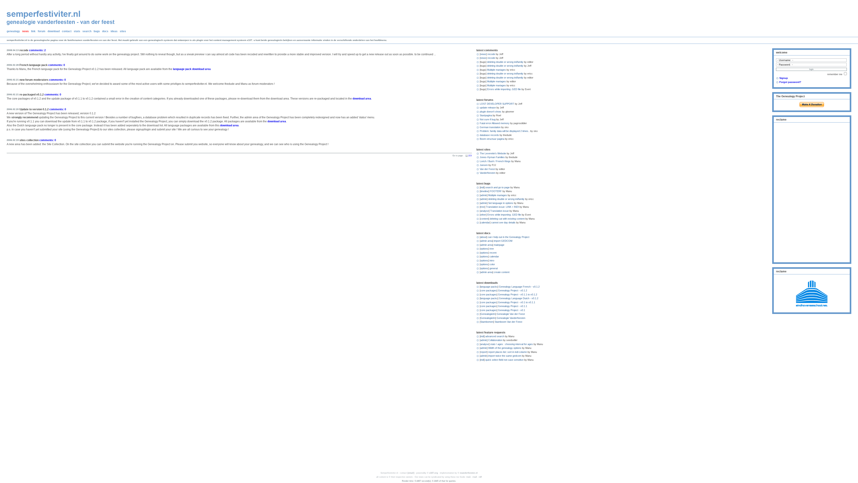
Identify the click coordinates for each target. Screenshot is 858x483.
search (86, 31)
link (33, 31)
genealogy (13, 31)
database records (489, 135)
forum (41, 31)
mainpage (499, 245)
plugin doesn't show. (490, 111)
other (483, 214)
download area (362, 98)
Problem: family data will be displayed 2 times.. (505, 131)
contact (67, 31)
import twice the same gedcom (504, 355)
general (494, 268)
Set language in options (500, 203)
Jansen (484, 165)
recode (491, 54)
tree (482, 206)
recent (493, 252)
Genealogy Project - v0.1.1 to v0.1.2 (517, 294)
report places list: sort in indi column (507, 352)
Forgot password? (790, 82)
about (483, 237)
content (484, 218)
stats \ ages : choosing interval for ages (511, 344)
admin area (486, 240)
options (484, 248)
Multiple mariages (496, 69)
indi (482, 187)
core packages (488, 290)
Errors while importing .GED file (504, 89)
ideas (114, 31)
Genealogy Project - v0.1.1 (512, 306)
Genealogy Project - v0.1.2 (512, 290)
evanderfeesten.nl (469, 473)
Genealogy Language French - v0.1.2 (519, 286)
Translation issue (499, 211)
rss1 (468, 477)
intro (492, 260)
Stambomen (486, 321)
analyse (484, 211)
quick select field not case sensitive (504, 359)
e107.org (433, 473)
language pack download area (192, 69)
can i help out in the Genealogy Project (508, 237)
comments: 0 (56, 65)
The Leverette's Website (493, 153)
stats (77, 31)
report (483, 352)
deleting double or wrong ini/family (505, 62)
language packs (489, 286)
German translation (490, 127)
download (54, 31)
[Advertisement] (812, 192)
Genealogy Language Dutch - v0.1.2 (518, 298)
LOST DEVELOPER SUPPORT (497, 103)
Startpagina (486, 115)
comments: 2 (37, 50)
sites (123, 31)
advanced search (494, 336)
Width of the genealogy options (504, 348)
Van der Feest (487, 169)
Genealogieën (487, 314)
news (25, 31)
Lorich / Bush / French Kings (495, 161)
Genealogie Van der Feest (511, 314)
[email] (411, 473)
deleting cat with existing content (507, 218)
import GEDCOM (503, 240)
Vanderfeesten (487, 173)
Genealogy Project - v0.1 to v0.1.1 (516, 302)
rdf (480, 477)
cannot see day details (503, 222)
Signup (783, 78)
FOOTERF (496, 191)
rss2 (475, 477)
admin (483, 195)
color (492, 264)
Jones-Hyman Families (492, 157)
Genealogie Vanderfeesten (511, 318)
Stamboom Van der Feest (508, 321)
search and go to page (497, 187)
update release (488, 107)
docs (105, 31)
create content (501, 272)
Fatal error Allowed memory (494, 123)
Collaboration (495, 340)
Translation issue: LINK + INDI (502, 206)
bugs (97, 31)
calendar (485, 222)
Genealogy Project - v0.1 (511, 310)
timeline (484, 191)
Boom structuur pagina (492, 139)
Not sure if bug (488, 119)
